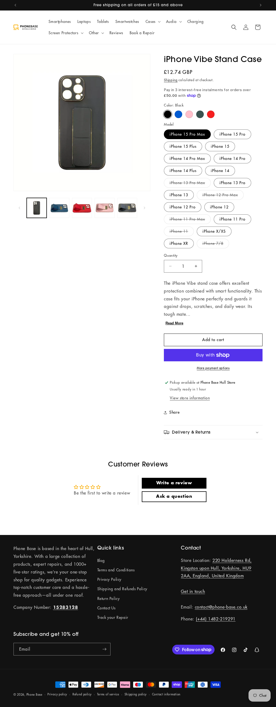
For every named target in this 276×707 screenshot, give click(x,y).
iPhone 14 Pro (232, 158)
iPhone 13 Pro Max (190, 184)
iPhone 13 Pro (232, 182)
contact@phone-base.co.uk (221, 607)
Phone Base (34, 694)
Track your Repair (112, 617)
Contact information (166, 694)
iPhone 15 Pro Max (187, 134)
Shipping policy (136, 694)
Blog (101, 560)
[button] (152, 21)
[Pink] (189, 114)
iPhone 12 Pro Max (223, 196)
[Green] (200, 114)
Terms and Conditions (116, 570)
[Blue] (178, 114)
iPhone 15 (220, 146)
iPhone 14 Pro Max (187, 158)
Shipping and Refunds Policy (122, 588)
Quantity (170, 255)
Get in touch (193, 591)
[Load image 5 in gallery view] (82, 208)
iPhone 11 (182, 232)
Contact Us (106, 608)
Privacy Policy (109, 579)
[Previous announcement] (15, 5)
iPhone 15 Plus (183, 146)
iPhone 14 (220, 170)
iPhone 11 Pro (232, 219)
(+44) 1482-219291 (216, 619)
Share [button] (174, 412)
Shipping (171, 80)
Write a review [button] (174, 483)
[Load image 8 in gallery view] (127, 208)
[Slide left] (19, 208)
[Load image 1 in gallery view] (37, 208)
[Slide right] (144, 208)
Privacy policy (57, 694)
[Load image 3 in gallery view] (59, 208)
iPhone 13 (179, 195)
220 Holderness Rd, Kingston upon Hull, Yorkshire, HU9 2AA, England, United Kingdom (216, 568)
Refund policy (82, 694)
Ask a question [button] (174, 496)
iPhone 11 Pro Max (190, 220)
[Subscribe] (104, 649)
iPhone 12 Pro (183, 207)
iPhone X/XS (214, 231)
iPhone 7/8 (215, 244)
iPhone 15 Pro (232, 134)
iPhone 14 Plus (183, 170)
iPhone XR (179, 243)
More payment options (213, 368)
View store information (190, 398)
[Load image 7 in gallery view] (105, 208)
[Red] (211, 114)
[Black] (167, 114)
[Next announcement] (261, 5)
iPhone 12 (219, 207)
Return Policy (108, 598)
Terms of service (108, 694)
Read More (174, 323)
